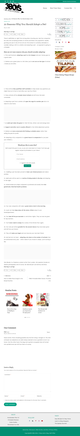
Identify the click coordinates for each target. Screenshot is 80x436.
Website (39, 396)
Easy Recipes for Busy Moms (63, 418)
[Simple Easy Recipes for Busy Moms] (65, 20)
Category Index (59, 46)
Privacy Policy (53, 429)
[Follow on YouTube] (68, 42)
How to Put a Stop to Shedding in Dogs (11, 310)
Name (7, 396)
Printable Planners (13, 420)
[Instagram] (10, 1)
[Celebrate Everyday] (65, 24)
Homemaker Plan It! (13, 417)
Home (45, 8)
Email (23, 396)
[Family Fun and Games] (65, 32)
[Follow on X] (59, 42)
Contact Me (68, 8)
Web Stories (39, 429)
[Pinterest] (13, 1)
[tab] (29, 317)
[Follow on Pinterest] (62, 42)
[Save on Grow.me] (27, 34)
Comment (8, 374)
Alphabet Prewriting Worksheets (69, 1)
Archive (46, 429)
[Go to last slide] (7, 304)
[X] (8, 1)
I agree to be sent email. (28, 163)
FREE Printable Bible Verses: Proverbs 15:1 (40, 278)
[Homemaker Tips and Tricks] (65, 28)
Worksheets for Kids (13, 424)
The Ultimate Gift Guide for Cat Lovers (42, 310)
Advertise (25, 429)
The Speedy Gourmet (61, 423)
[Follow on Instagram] (65, 42)
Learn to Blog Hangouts (62, 421)
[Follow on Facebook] (56, 42)
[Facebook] (5, 1)
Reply (48, 332)
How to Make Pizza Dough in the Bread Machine (13, 278)
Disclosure (32, 429)
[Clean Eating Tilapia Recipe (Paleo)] (65, 61)
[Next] (48, 304)
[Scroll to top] (77, 431)
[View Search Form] (75, 8)
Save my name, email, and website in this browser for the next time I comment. (25, 400)
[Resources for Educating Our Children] (65, 36)
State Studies (13, 422)
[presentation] (12, 299)
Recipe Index (59, 49)
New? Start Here (55, 8)
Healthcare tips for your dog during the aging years (27, 310)
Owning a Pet (7, 18)
